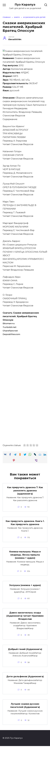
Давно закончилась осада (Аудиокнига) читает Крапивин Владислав (25, 615)
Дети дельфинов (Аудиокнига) (25, 676)
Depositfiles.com (11, 334)
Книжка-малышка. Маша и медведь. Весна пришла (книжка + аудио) (25, 554)
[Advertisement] (25, 364)
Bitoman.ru (9, 323)
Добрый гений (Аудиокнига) (25, 649)
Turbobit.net (9, 327)
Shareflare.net (10, 331)
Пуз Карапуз (25, 4)
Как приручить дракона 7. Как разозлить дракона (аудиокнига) (25, 490)
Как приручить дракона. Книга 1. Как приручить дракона (25, 522)
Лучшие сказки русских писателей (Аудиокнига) (25, 705)
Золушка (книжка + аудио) (25, 585)
